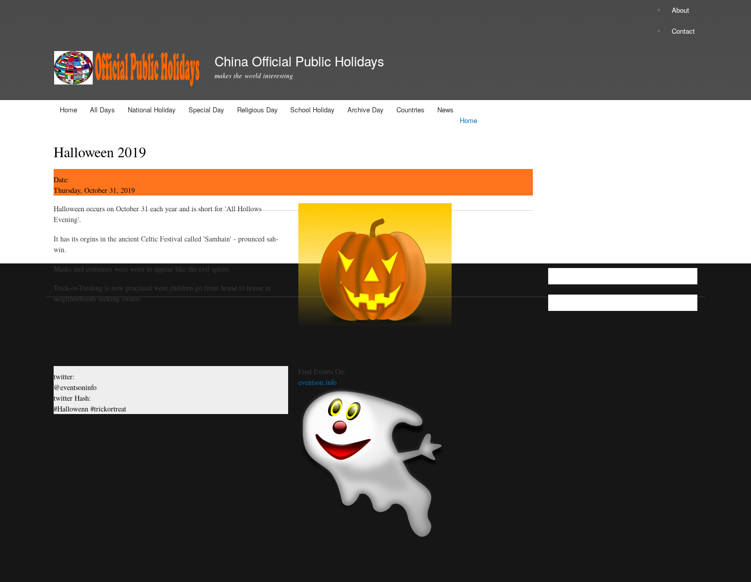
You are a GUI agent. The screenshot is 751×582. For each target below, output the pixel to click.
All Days (102, 109)
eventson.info (317, 382)
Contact (683, 31)
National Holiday (152, 109)
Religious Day (257, 109)
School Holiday (312, 109)
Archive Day (365, 109)
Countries (410, 109)
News (445, 109)
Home (68, 109)
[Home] (126, 70)
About (680, 10)
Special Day (206, 109)
